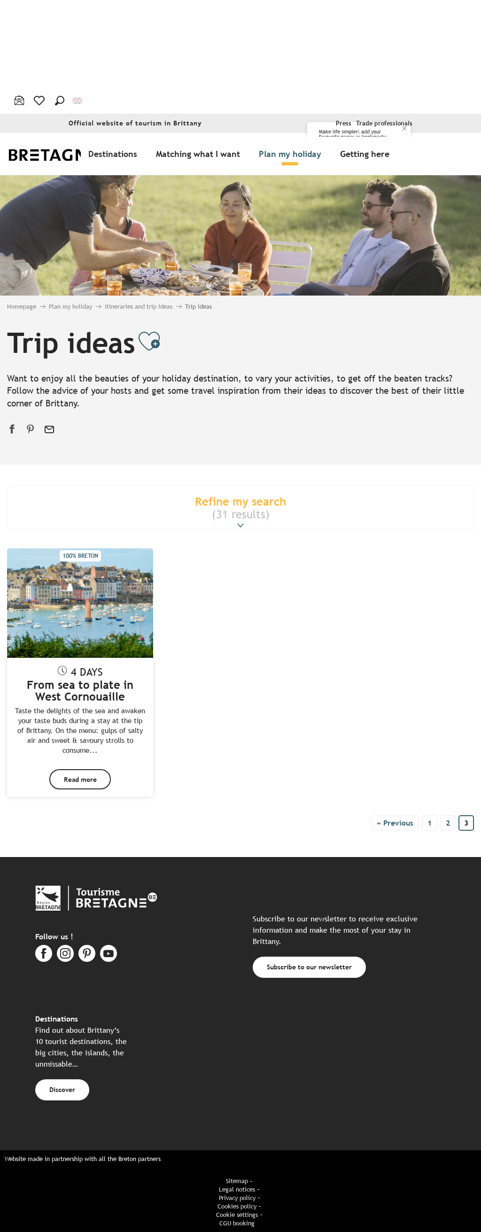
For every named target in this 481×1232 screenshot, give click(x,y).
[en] (78, 100)
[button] (59, 100)
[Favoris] (40, 100)
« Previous (395, 823)
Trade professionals (384, 123)
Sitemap (237, 1181)
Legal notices (237, 1189)
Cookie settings (237, 1214)
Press (343, 123)
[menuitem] (60, 154)
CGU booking (237, 1223)
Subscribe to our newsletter (309, 967)
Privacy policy (237, 1197)
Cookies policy (236, 1206)
